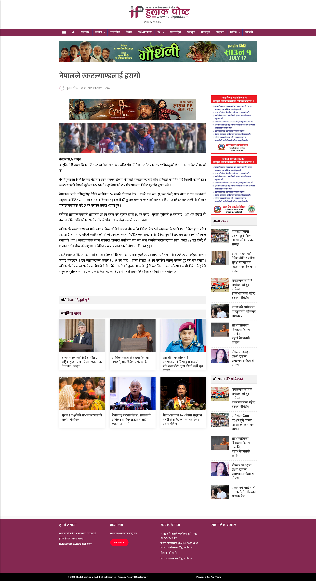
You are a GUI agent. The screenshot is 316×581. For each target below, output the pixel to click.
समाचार (85, 32)
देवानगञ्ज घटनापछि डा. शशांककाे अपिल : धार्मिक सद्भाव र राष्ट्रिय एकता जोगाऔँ (131, 420)
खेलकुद (191, 32)
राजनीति (115, 32)
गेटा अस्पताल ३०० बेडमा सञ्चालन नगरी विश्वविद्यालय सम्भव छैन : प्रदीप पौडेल (182, 420)
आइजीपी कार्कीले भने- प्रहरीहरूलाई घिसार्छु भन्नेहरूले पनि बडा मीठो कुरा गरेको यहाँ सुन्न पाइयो (183, 364)
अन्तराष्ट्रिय (175, 32)
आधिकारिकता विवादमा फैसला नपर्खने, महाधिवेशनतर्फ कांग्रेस (130, 360)
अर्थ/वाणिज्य (145, 32)
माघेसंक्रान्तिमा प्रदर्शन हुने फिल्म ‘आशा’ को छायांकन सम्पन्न (243, 238)
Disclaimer (141, 577)
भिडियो (249, 32)
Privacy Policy (126, 577)
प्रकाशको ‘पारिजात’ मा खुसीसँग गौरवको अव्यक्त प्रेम (244, 312)
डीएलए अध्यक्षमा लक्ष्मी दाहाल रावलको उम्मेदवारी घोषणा (243, 358)
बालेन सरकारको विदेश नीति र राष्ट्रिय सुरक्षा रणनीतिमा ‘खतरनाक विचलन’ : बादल (82, 362)
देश (159, 32)
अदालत (220, 32)
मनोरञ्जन (205, 32)
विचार (129, 32)
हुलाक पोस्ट (72, 88)
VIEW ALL (119, 542)
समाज (98, 32)
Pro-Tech (216, 577)
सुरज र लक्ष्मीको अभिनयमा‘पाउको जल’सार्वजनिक (82, 418)
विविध (233, 32)
